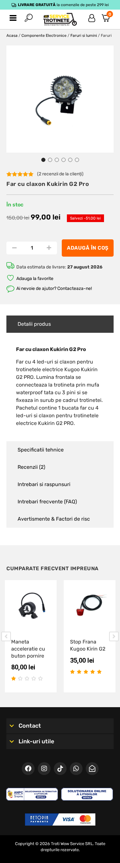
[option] (60, 99)
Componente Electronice (44, 35)
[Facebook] (28, 768)
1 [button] (43, 160)
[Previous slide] (6, 636)
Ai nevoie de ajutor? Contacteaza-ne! (54, 288)
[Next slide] (114, 636)
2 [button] (50, 160)
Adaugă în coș (87, 248)
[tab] (60, 324)
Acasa (12, 35)
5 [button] (70, 160)
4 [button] (63, 160)
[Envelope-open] (92, 768)
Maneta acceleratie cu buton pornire (28, 649)
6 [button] (77, 160)
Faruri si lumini (83, 35)
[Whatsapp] (76, 768)
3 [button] (57, 160)
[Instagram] (44, 768)
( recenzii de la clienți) (60, 174)
